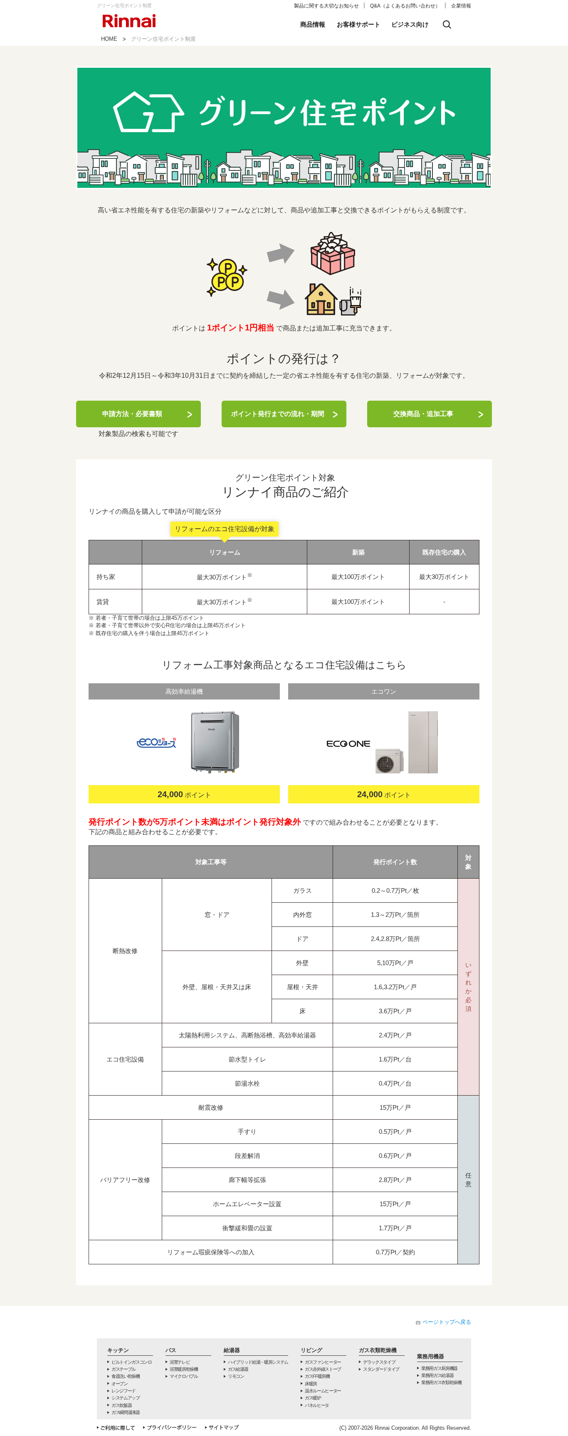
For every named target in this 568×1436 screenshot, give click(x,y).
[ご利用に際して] (116, 1428)
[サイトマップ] (222, 1428)
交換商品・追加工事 (423, 413)
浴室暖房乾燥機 (184, 1369)
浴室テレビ (180, 1362)
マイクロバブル (184, 1376)
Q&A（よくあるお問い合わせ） (405, 6)
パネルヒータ (317, 1405)
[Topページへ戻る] (129, 12)
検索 (447, 24)
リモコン (236, 1376)
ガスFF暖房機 (317, 1376)
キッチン (118, 1350)
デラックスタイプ (379, 1362)
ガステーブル (123, 1369)
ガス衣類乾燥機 (378, 1350)
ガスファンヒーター (323, 1362)
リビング (311, 1350)
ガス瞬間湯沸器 (125, 1412)
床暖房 (311, 1383)
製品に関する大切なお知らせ (326, 6)
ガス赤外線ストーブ (323, 1369)
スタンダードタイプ (381, 1369)
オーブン (119, 1383)
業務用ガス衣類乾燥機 (441, 1382)
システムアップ (125, 1397)
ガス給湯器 (238, 1369)
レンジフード (123, 1390)
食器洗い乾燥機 (125, 1376)
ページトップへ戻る (446, 1322)
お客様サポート (358, 24)
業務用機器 (430, 1356)
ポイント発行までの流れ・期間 (277, 413)
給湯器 (232, 1350)
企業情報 (461, 6)
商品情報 (312, 24)
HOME (109, 39)
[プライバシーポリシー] (170, 1428)
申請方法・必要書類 (132, 413)
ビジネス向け (410, 24)
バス (170, 1350)
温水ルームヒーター (323, 1390)
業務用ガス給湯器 (437, 1375)
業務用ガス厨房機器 (439, 1368)
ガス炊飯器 (121, 1405)
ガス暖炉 (313, 1397)
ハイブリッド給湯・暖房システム (258, 1362)
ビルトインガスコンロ (131, 1362)
